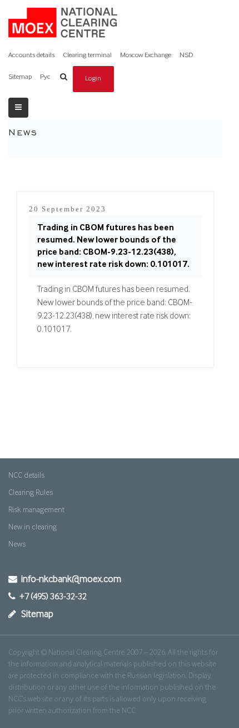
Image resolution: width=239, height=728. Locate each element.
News (17, 544)
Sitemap (20, 76)
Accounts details (31, 55)
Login (93, 78)
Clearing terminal (87, 55)
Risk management (36, 510)
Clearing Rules (30, 493)
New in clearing (32, 527)
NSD (186, 55)
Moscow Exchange (145, 55)
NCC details (26, 475)
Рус (45, 76)
